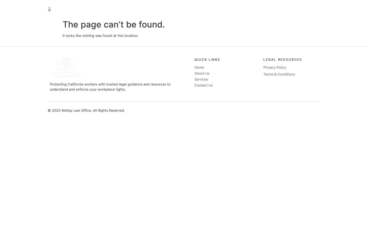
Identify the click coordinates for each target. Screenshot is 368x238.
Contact (223, 9)
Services (198, 9)
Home (150, 9)
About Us (173, 9)
